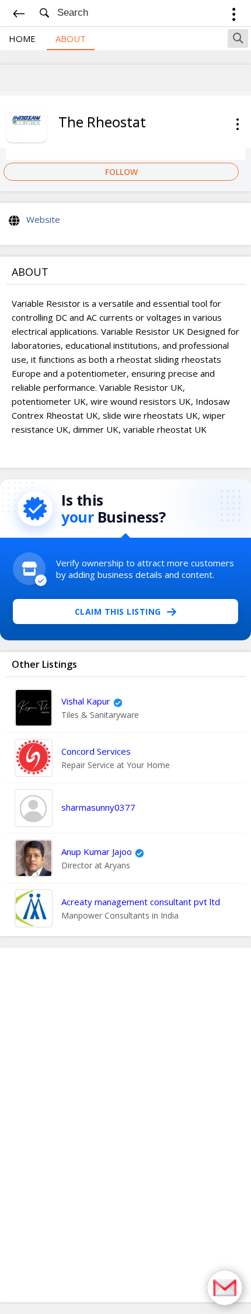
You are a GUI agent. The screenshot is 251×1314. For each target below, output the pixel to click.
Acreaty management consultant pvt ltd (140, 901)
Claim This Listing (118, 611)
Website (43, 219)
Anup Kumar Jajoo (96, 851)
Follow (121, 171)
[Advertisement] (125, 1125)
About (70, 38)
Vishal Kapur (85, 701)
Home (22, 38)
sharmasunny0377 (98, 807)
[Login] (233, 16)
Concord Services (96, 751)
